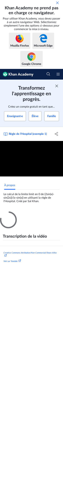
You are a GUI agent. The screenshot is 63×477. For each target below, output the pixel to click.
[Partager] (56, 133)
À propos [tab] (9, 185)
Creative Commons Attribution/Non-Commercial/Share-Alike (30, 329)
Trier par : (11, 260)
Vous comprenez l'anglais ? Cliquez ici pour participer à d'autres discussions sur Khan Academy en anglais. (33, 295)
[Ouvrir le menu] (58, 74)
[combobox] (33, 260)
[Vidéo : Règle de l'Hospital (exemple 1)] (31, 159)
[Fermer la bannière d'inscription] (56, 85)
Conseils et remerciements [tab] (37, 214)
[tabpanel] (31, 196)
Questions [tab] (10, 214)
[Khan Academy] (16, 74)
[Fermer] (57, 3)
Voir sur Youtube (11, 338)
